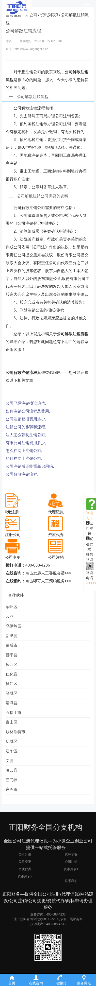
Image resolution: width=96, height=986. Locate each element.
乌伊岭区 (13, 626)
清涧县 (11, 703)
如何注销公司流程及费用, (28, 411)
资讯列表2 (25, 876)
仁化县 (11, 674)
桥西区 (11, 664)
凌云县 (11, 770)
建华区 (11, 751)
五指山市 (13, 712)
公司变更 (24, 862)
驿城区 (11, 693)
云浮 (10, 616)
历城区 (11, 741)
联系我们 (71, 881)
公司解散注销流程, (22, 474)
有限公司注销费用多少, (26, 443)
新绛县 (11, 636)
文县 (10, 761)
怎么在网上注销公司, (24, 451)
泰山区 (11, 722)
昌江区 (11, 684)
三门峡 (11, 780)
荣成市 (11, 645)
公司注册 (89, 528)
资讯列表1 (71, 869)
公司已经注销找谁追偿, (26, 403)
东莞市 (11, 789)
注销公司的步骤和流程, (26, 427)
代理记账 (71, 854)
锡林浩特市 (15, 732)
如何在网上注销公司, (24, 458)
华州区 (11, 607)
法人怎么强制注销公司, (26, 435)
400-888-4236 (37, 565)
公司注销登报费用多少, (26, 419)
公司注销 (71, 862)
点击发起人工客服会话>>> (48, 573)
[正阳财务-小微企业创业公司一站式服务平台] (17, 7)
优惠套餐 (89, 544)
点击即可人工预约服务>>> (48, 581)
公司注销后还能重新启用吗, (30, 466)
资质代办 (24, 869)
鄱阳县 (11, 655)
